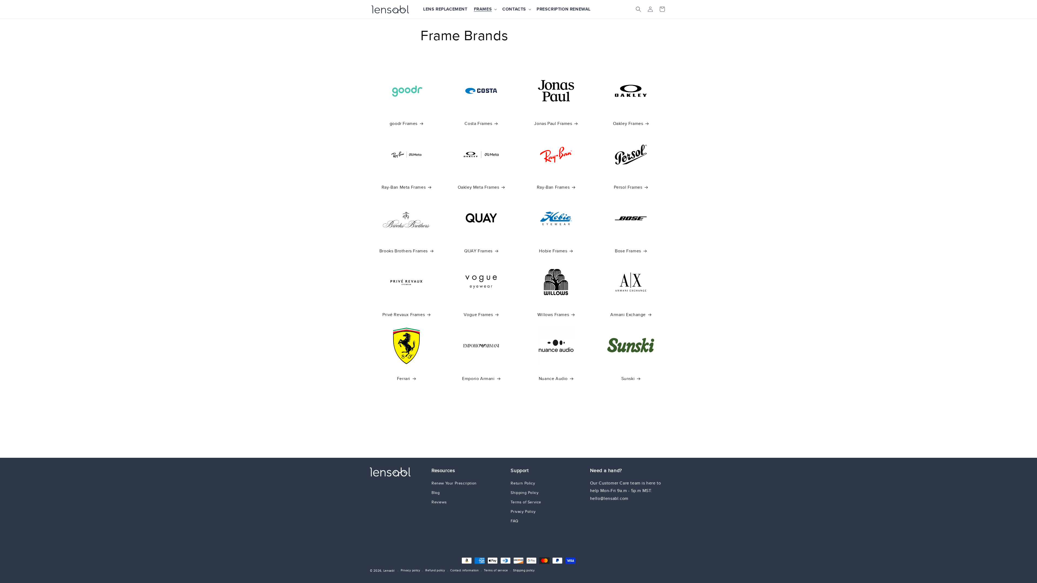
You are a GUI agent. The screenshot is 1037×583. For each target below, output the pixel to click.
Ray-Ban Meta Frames (404, 187)
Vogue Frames (478, 314)
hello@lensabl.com (609, 498)
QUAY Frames (478, 251)
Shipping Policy (524, 493)
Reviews (439, 502)
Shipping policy (524, 570)
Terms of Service (526, 502)
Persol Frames (628, 187)
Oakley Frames (628, 123)
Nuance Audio (553, 378)
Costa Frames (478, 123)
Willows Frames (553, 314)
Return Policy (523, 483)
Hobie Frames (553, 251)
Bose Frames (628, 251)
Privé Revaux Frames (403, 314)
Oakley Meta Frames (478, 187)
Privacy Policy (523, 512)
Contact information (464, 570)
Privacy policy (410, 570)
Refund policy (435, 570)
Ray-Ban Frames (553, 187)
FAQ (514, 521)
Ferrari (403, 378)
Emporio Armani (478, 378)
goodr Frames (404, 123)
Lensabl (389, 570)
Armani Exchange (628, 314)
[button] (485, 9)
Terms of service (496, 570)
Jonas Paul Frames (553, 123)
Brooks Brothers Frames (403, 251)
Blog (436, 493)
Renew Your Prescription (454, 483)
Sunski (628, 378)
